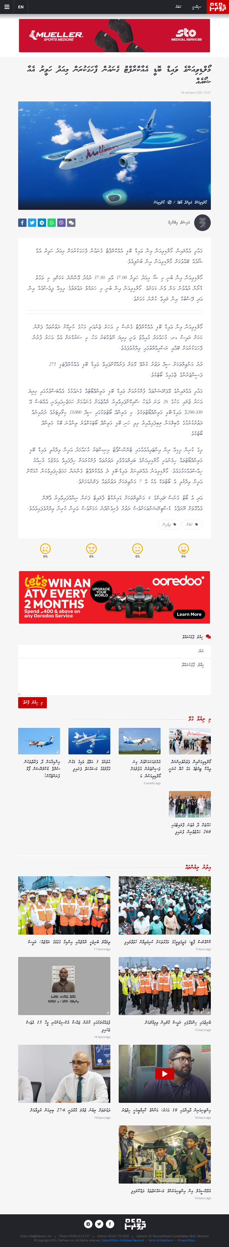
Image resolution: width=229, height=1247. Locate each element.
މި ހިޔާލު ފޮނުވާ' (32, 702)
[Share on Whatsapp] (51, 222)
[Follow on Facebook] (110, 1224)
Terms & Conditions (161, 1240)
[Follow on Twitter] (99, 1224)
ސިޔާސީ (196, 7)
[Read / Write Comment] (71, 222)
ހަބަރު (178, 7)
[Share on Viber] (61, 222)
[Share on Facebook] (22, 222)
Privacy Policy (186, 1240)
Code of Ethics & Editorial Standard (123, 1240)
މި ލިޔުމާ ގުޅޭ (200, 719)
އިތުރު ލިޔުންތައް (198, 867)
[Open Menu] (7, 7)
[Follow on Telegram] (88, 1224)
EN (20, 6)
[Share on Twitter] (32, 222)
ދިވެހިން (168, 525)
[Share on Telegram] (42, 222)
